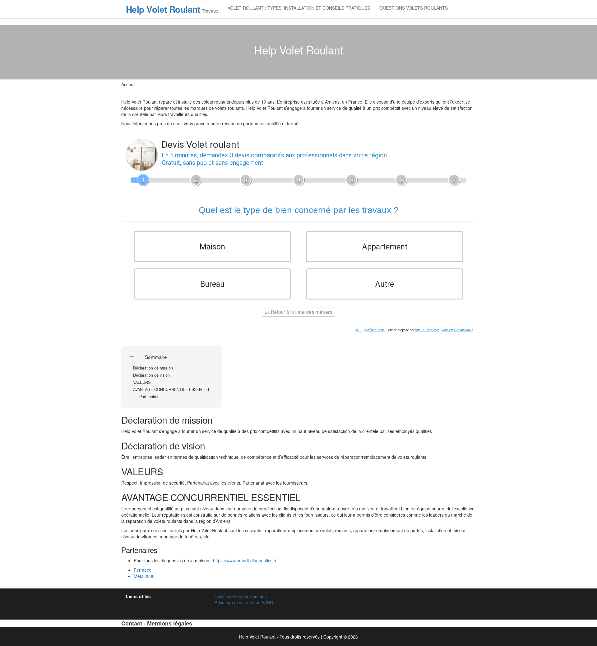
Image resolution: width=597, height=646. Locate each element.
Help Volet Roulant (163, 9)
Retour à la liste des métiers (301, 312)
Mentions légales (169, 623)
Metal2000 (144, 576)
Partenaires (149, 396)
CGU (358, 330)
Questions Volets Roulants (413, 8)
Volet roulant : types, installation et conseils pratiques (299, 8)
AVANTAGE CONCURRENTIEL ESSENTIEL (171, 389)
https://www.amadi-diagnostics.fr (244, 560)
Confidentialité (374, 330)
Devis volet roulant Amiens (241, 596)
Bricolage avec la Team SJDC (244, 602)
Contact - (134, 623)
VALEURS (141, 382)
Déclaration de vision (152, 375)
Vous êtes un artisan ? (457, 330)
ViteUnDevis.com (427, 330)
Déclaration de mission (153, 368)
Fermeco (142, 570)
